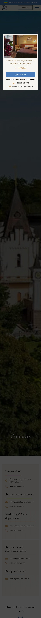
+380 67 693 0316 (22, 83)
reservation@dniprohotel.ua (22, 86)
